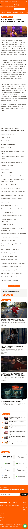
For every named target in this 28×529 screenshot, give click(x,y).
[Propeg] (7, 470)
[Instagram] (24, 1)
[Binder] (7, 463)
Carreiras (25, 510)
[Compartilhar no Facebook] (9, 295)
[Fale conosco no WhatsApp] (25, 526)
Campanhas (15, 12)
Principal (3, 12)
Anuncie (2, 519)
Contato (1, 520)
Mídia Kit (2, 517)
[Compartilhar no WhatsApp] (6, 295)
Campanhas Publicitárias (7, 16)
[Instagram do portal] (12, 295)
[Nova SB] (20, 457)
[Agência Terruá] (20, 463)
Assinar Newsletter (19, 8)
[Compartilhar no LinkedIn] (4, 295)
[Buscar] (27, 9)
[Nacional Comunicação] (7, 476)
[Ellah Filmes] (20, 470)
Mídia (24, 509)
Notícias (9, 12)
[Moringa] (7, 457)
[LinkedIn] (26, 1)
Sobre (1, 515)
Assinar (24, 494)
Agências (22, 12)
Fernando (8, 5)
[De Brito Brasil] (20, 476)
